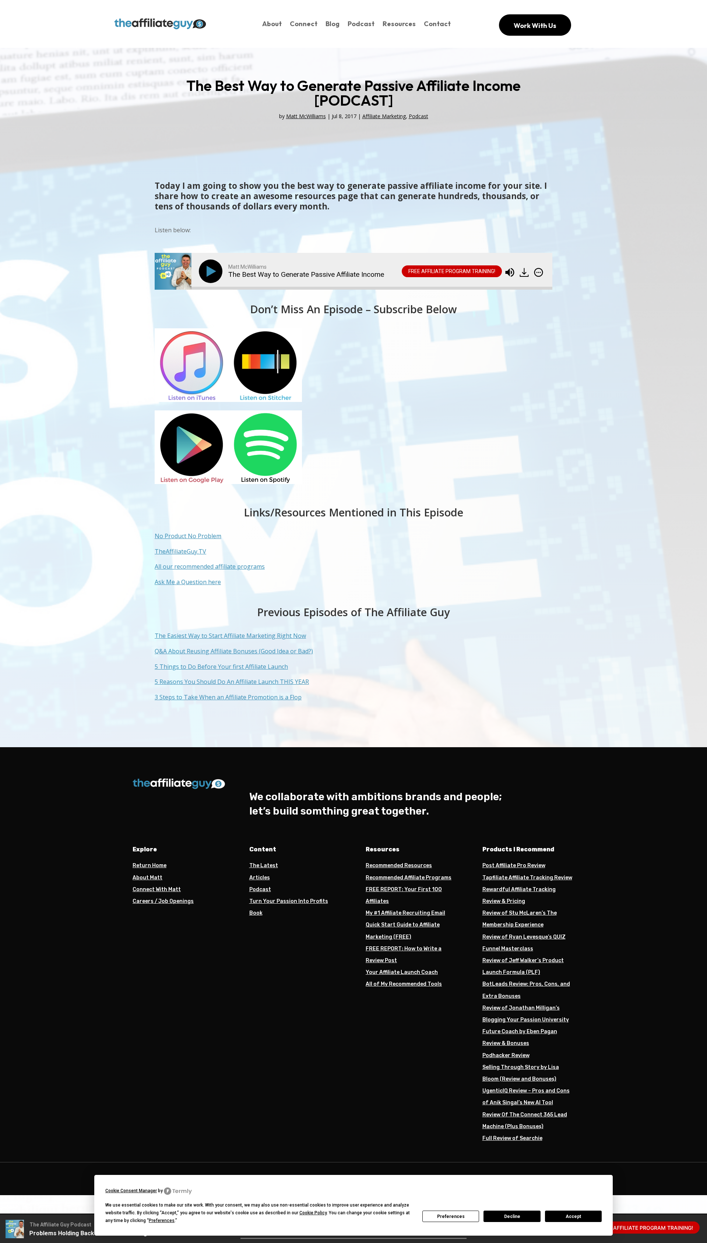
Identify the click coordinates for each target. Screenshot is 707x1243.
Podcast (361, 24)
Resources (399, 24)
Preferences (451, 1216)
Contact (437, 24)
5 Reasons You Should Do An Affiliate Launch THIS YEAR (232, 682)
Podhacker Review (506, 1055)
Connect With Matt (157, 889)
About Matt (147, 878)
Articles (259, 878)
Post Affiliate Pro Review (513, 865)
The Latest (263, 865)
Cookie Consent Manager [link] (131, 1190)
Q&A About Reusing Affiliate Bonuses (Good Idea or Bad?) (234, 651)
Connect (303, 24)
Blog (333, 24)
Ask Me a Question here (188, 582)
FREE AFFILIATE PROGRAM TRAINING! (451, 271)
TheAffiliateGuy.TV (180, 551)
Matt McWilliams (306, 116)
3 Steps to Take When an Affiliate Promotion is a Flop (228, 697)
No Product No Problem (188, 536)
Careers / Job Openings (163, 901)
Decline (512, 1216)
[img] (538, 272)
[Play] (212, 271)
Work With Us (535, 25)
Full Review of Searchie (512, 1138)
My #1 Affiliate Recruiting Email (405, 913)
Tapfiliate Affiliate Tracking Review (527, 878)
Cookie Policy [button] (313, 1212)
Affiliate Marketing (384, 116)
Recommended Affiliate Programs (408, 878)
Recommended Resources (399, 865)
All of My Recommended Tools (404, 984)
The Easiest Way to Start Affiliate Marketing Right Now (230, 636)
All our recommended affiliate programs (210, 566)
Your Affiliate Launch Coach (402, 972)
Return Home (149, 865)
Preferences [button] (162, 1220)
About (272, 24)
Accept (573, 1216)
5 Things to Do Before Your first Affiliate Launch (221, 667)
